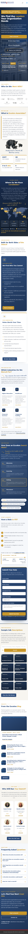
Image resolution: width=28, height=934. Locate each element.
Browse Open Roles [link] (14, 41)
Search (15, 650)
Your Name (5, 578)
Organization (6, 590)
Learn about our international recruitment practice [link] (13, 231)
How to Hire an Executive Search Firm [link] (13, 500)
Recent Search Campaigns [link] (11, 507)
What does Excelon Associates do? (13, 854)
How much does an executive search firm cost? (13, 860)
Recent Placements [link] (14, 45)
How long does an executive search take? (13, 866)
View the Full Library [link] (9, 695)
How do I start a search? (10, 881)
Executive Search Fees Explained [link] (13, 504)
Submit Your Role (14, 613)
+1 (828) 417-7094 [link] (19, 552)
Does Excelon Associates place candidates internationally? (12, 871)
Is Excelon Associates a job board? (13, 877)
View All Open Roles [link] (7, 58)
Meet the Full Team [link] (14, 838)
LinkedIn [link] (7, 815)
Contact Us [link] (14, 917)
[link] (7, 2)
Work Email (5, 584)
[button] (27, 4)
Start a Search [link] (14, 36)
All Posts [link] (5, 777)
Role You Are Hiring (8, 603)
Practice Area (6, 596)
